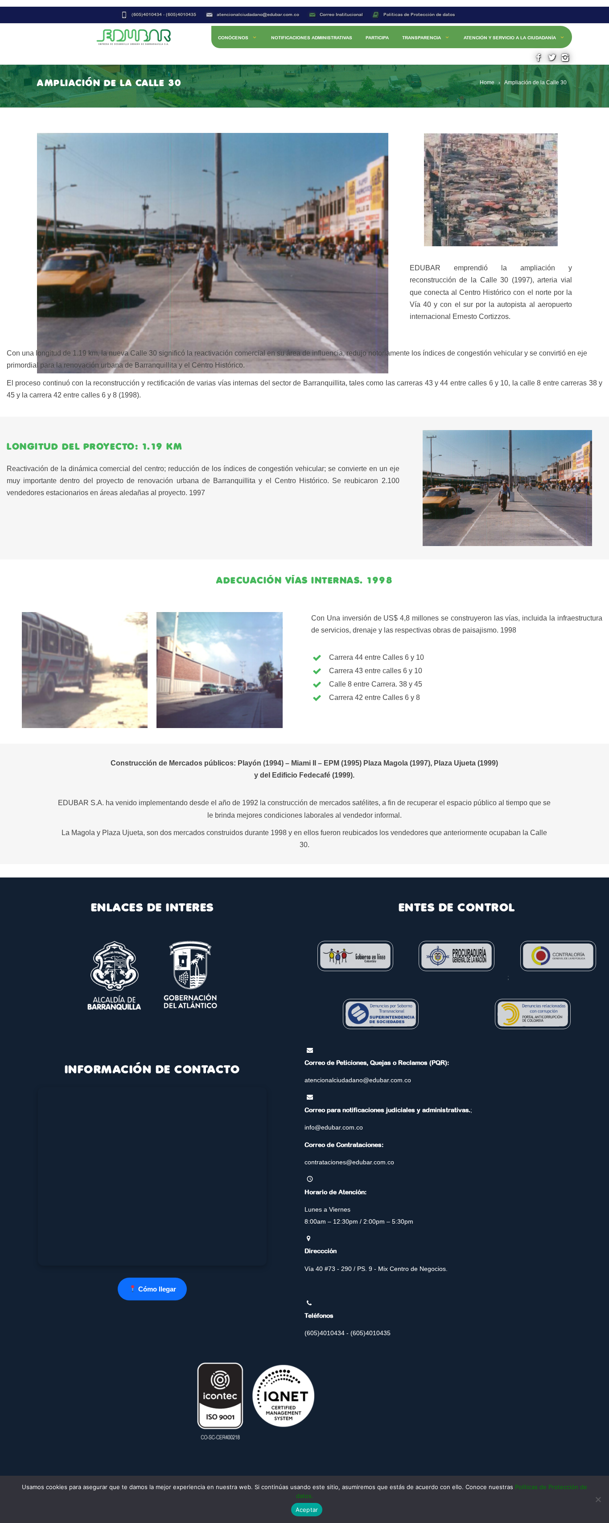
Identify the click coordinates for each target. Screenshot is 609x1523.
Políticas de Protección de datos (419, 14)
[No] (597, 1499)
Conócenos (233, 37)
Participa (377, 37)
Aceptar (307, 1509)
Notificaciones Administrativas (311, 37)
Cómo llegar (156, 1289)
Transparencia (421, 37)
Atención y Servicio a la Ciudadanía (510, 37)
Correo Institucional (341, 14)
